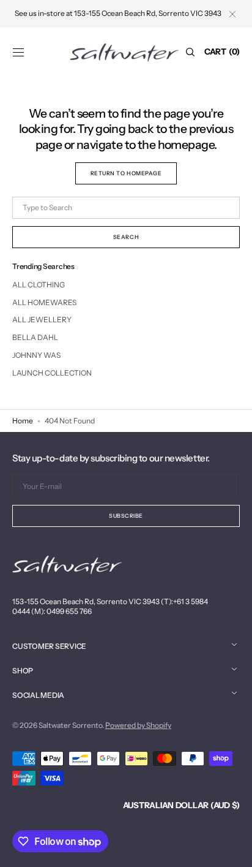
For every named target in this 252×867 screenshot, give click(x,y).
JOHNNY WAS (36, 355)
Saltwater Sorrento (70, 725)
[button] (18, 52)
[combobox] (126, 208)
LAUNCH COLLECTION (52, 372)
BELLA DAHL (35, 337)
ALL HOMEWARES (44, 302)
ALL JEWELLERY (42, 319)
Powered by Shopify (138, 725)
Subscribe (126, 515)
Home (22, 420)
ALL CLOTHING (38, 284)
